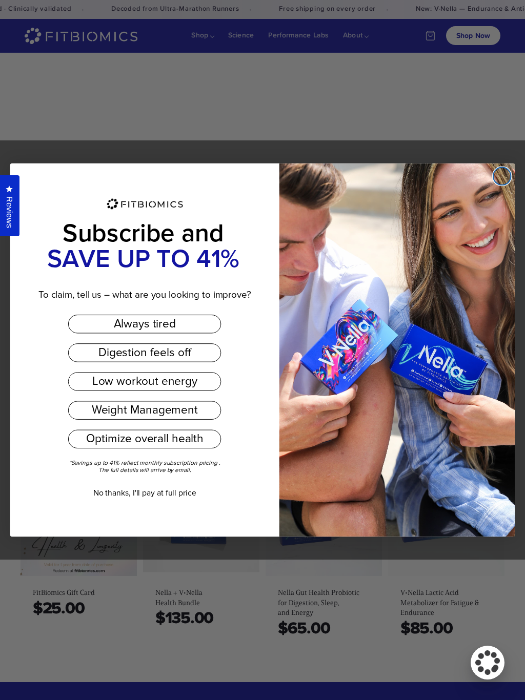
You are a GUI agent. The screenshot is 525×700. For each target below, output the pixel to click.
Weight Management (145, 410)
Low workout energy (144, 382)
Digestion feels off (144, 353)
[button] (487, 663)
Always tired (145, 324)
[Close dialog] (502, 176)
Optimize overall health (145, 439)
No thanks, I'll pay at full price (144, 493)
